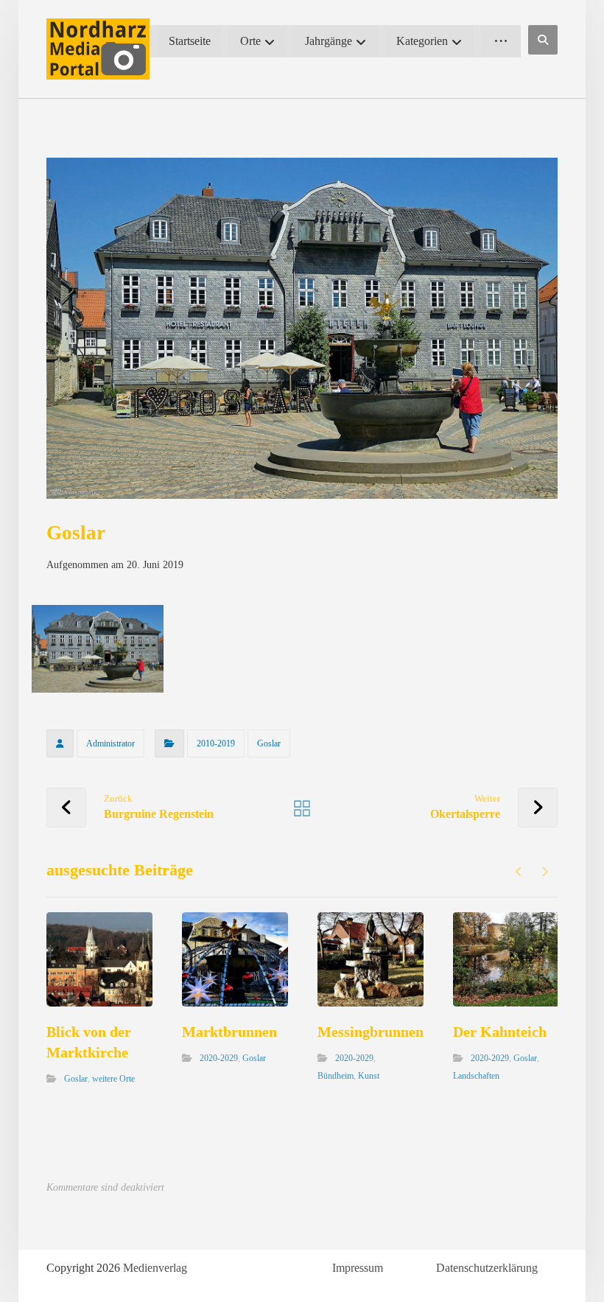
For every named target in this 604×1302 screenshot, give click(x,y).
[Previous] (519, 872)
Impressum (357, 1267)
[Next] (544, 872)
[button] (543, 40)
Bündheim (335, 1076)
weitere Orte (113, 1079)
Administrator (110, 743)
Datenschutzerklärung (487, 1267)
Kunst (368, 1076)
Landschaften (476, 1076)
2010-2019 (216, 743)
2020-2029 (219, 1058)
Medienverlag (155, 1267)
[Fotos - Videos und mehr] (98, 49)
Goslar (269, 743)
